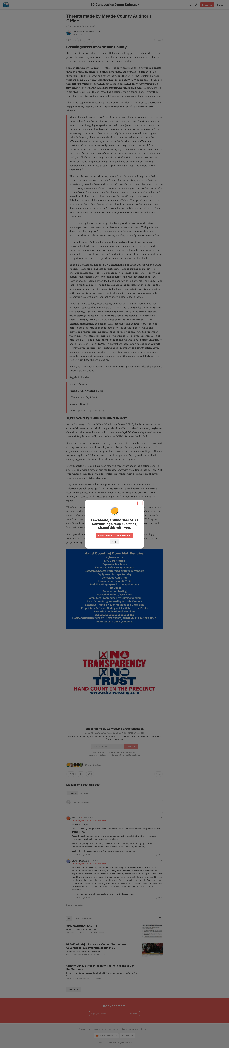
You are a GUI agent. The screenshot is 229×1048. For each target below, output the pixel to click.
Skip (114, 541)
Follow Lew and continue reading (114, 535)
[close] (140, 503)
